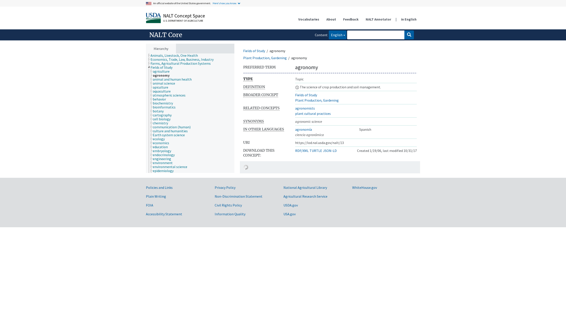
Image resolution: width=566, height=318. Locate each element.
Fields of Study (254, 51)
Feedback (351, 19)
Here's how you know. (225, 3)
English (335, 34)
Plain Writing (156, 196)
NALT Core (165, 35)
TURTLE (316, 150)
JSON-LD (330, 150)
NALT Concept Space (184, 16)
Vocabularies (308, 19)
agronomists (305, 108)
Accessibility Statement (164, 214)
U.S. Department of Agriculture (183, 20)
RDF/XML (302, 150)
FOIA (149, 205)
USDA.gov (290, 205)
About (331, 19)
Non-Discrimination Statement (238, 196)
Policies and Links (159, 187)
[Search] (409, 34)
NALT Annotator (378, 19)
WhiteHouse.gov (364, 187)
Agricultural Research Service (305, 196)
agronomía (303, 129)
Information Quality (230, 214)
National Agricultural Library (305, 187)
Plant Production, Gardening (265, 58)
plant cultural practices (313, 113)
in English (409, 19)
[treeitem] (176, 55)
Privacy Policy (225, 187)
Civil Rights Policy (228, 205)
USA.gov (289, 214)
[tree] (190, 113)
